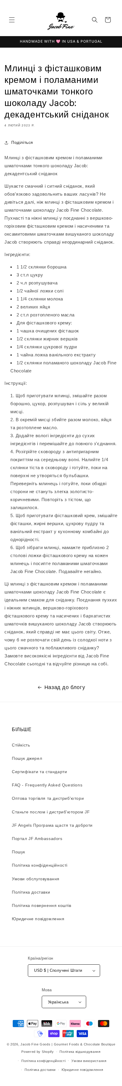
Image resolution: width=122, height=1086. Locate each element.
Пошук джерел (27, 758)
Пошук (18, 852)
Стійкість (21, 745)
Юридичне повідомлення (38, 918)
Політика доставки (31, 892)
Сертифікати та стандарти (39, 771)
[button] (11, 19)
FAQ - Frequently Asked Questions (47, 785)
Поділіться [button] (22, 142)
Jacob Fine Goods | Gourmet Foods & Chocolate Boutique (67, 1044)
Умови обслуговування (36, 878)
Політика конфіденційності (40, 865)
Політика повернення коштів (41, 905)
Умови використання (89, 1061)
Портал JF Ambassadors (37, 838)
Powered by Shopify (37, 1051)
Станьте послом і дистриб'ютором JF (51, 812)
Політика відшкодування (80, 1051)
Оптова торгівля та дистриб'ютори (48, 798)
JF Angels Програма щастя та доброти (52, 825)
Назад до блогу (64, 687)
